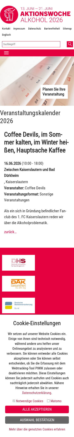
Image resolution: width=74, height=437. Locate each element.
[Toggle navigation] (6, 52)
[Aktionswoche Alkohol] (35, 15)
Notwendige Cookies (29, 401)
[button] (70, 44)
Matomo (56, 401)
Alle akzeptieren (37, 409)
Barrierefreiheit (52, 28)
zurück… (10, 231)
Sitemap (67, 28)
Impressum (19, 28)
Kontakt (6, 28)
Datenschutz (34, 28)
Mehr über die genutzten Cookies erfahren (37, 429)
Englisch (6, 34)
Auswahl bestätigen (37, 420)
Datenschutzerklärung (36, 393)
